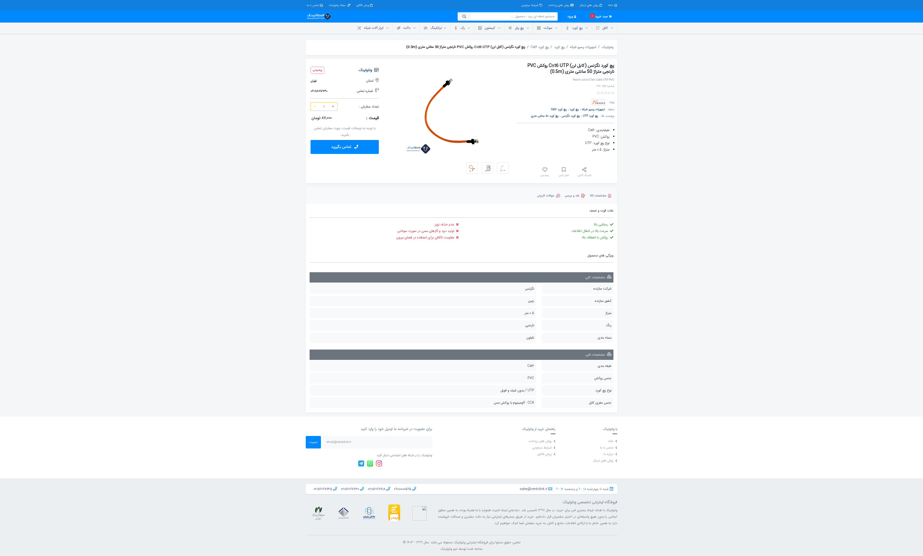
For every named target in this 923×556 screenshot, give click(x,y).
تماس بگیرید (341, 147)
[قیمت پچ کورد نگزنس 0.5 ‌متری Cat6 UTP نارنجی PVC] (487, 168)
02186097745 (322, 489)
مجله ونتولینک (338, 5)
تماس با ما (313, 5)
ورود (570, 16)
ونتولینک (607, 47)
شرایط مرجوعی (529, 5)
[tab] (600, 195)
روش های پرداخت (558, 5)
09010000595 (402, 489)
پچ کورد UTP (590, 116)
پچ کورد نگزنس (570, 116)
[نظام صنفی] (318, 513)
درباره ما (608, 454)
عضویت (313, 442)
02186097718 (376, 489)
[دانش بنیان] (369, 513)
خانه (610, 5)
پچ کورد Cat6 (539, 47)
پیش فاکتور (362, 5)
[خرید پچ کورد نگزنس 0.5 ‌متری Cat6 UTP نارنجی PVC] (503, 168)
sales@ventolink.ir (533, 489)
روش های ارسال (589, 5)
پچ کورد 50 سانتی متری (544, 116)
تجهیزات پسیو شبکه (583, 47)
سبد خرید (600, 16)
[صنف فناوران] (343, 513)
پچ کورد (559, 47)
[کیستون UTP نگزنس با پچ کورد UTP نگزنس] (472, 168)
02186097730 (350, 489)
